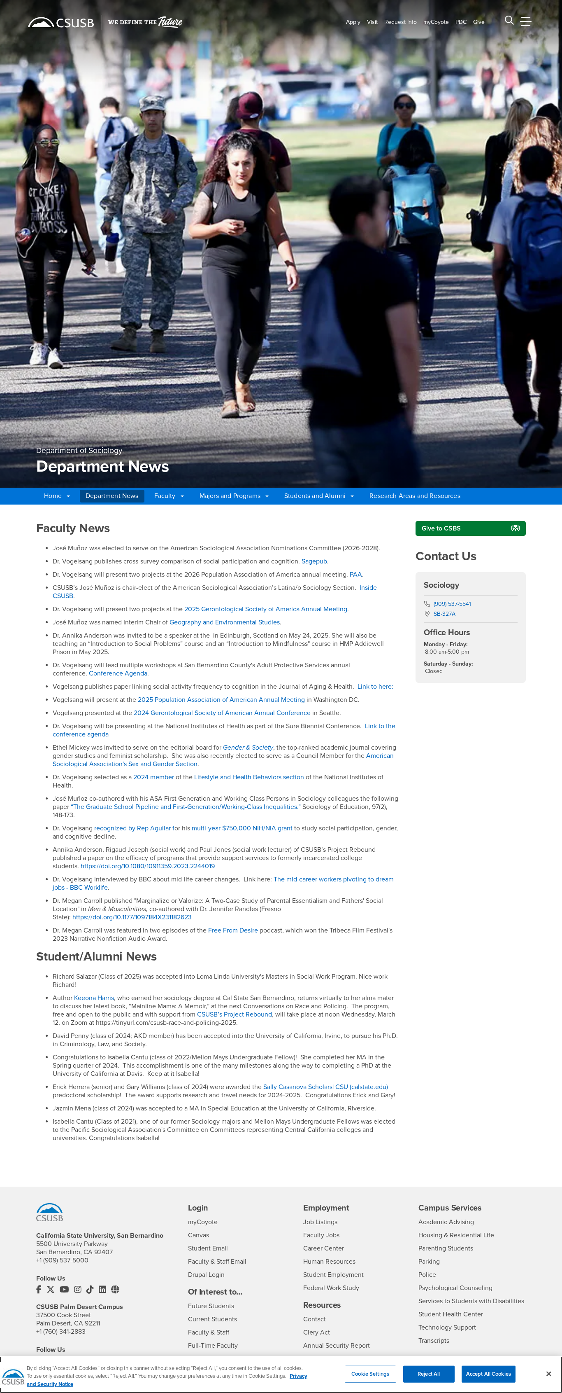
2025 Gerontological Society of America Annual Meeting (265, 609)
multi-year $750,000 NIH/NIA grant (243, 828)
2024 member (153, 777)
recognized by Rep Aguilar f (134, 828)
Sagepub (314, 561)
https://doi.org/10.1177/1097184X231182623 (132, 917)
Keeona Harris (94, 998)
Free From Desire (233, 930)
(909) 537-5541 (452, 604)
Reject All (429, 1373)
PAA (356, 574)
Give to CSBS (441, 528)
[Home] (61, 22)
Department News (112, 496)
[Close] (549, 1374)
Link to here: (374, 686)
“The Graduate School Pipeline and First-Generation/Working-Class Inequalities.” (186, 807)
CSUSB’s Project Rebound (233, 1014)
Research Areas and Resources (414, 496)
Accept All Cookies (488, 1373)
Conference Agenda (118, 673)
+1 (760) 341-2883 (61, 1332)
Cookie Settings (370, 1373)
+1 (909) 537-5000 (62, 1260)
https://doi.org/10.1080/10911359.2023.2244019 (148, 866)
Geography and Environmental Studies (225, 622)
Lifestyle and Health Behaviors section (249, 777)
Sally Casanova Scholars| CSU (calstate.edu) (325, 1087)
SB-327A (444, 613)
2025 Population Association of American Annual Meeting (222, 700)
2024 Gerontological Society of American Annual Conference (223, 713)
